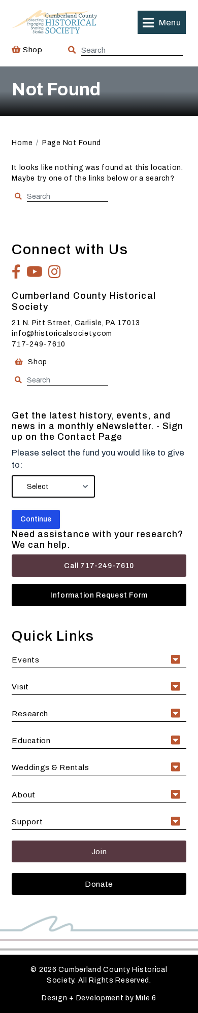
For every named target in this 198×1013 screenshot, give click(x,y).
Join (99, 851)
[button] (161, 22)
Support (27, 821)
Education (31, 740)
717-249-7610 (38, 344)
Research (30, 713)
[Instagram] (54, 272)
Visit (20, 686)
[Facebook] (16, 272)
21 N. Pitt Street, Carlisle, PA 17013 (76, 323)
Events (25, 659)
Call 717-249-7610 (99, 566)
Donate (99, 884)
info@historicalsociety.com (62, 333)
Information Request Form (99, 595)
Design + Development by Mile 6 (99, 998)
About (24, 794)
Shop (31, 49)
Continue (35, 519)
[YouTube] (34, 272)
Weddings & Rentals (50, 767)
